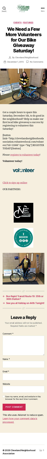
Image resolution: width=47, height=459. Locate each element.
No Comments (36, 62)
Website (6, 384)
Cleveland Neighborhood (26, 57)
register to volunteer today (25, 154)
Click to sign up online (15, 182)
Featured (28, 22)
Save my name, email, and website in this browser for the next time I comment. (23, 397)
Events (18, 22)
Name (6, 359)
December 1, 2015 (15, 62)
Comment (8, 334)
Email (6, 371)
